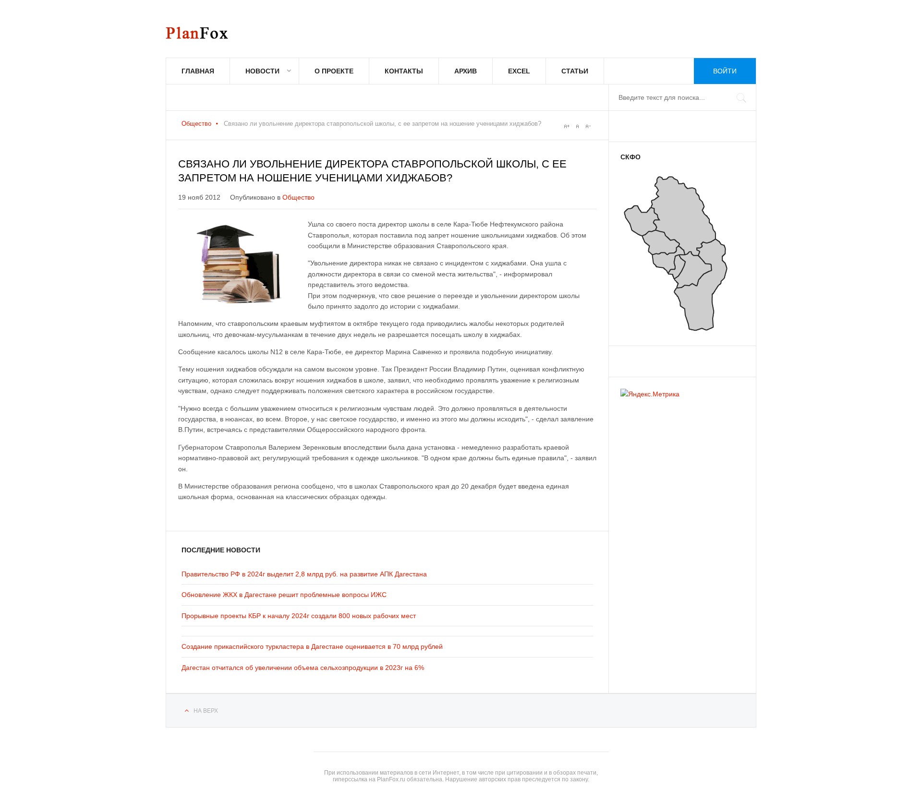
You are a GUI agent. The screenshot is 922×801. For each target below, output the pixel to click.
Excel (519, 71)
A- (587, 126)
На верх (206, 710)
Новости (262, 71)
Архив (465, 71)
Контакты (404, 71)
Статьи (574, 71)
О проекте (334, 71)
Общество (196, 123)
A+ (566, 126)
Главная (198, 71)
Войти (725, 71)
